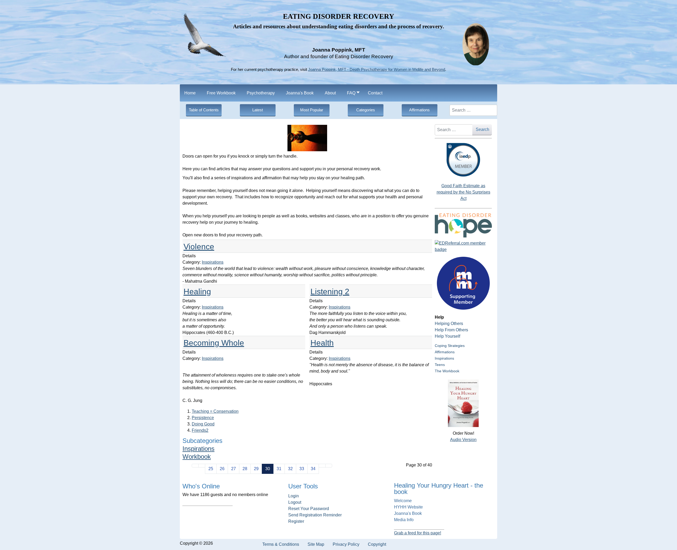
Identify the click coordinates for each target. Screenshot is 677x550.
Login (293, 496)
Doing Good (203, 424)
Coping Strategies (450, 345)
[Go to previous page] (201, 466)
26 (222, 468)
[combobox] (473, 110)
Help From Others (451, 330)
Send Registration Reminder (315, 515)
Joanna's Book (408, 513)
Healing (197, 291)
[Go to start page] (195, 466)
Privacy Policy (346, 544)
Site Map (316, 544)
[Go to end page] (328, 466)
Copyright (377, 544)
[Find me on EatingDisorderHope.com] (463, 225)
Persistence (203, 417)
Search (482, 129)
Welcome (403, 500)
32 (290, 468)
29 (256, 468)
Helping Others (449, 323)
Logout (294, 502)
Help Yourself (447, 336)
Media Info (404, 519)
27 (233, 468)
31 (279, 468)
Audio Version (463, 439)
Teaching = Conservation (215, 411)
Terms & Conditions (280, 544)
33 (301, 468)
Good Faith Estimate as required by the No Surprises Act (463, 192)
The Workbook (447, 371)
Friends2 (200, 430)
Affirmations (445, 352)
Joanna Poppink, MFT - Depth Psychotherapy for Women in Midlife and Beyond (376, 69)
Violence (199, 246)
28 (245, 468)
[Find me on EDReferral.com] (463, 246)
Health (322, 342)
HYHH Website (408, 507)
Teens (440, 365)
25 (210, 468)
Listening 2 (329, 291)
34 (313, 468)
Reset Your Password (308, 508)
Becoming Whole (214, 342)
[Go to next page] (322, 466)
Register (296, 521)
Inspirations (212, 262)
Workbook (196, 456)
